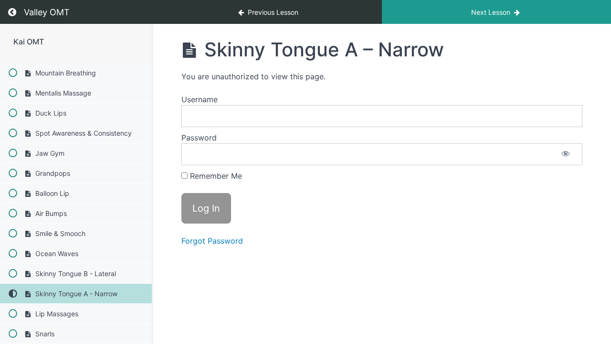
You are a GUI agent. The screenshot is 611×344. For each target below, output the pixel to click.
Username (199, 99)
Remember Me (215, 176)
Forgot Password (212, 241)
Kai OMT (28, 41)
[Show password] (565, 154)
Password (199, 137)
